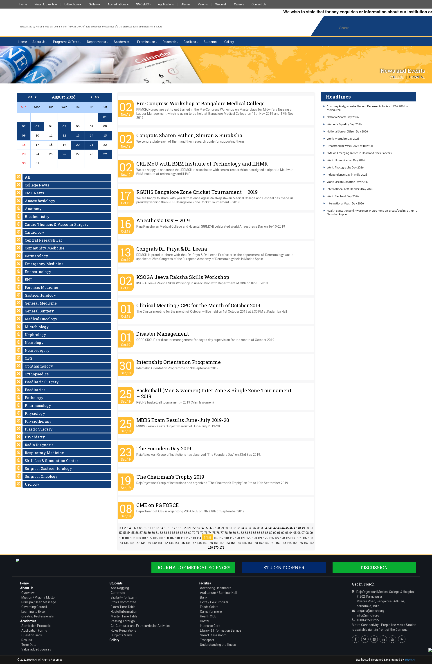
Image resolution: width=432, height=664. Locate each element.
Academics (122, 42)
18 (177, 528)
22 (194, 528)
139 (148, 543)
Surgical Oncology (41, 476)
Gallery (93, 4)
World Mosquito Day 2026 (343, 139)
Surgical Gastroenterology (48, 468)
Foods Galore (209, 607)
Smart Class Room (213, 635)
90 (274, 532)
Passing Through (123, 621)
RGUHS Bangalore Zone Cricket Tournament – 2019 (197, 192)
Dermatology (36, 255)
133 (310, 538)
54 (128, 532)
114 (199, 538)
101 (127, 538)
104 (144, 538)
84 (250, 532)
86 (258, 532)
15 (105, 135)
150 (210, 543)
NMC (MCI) (143, 4)
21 (91, 145)
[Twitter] (365, 639)
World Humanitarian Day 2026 (346, 160)
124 (260, 538)
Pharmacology (38, 405)
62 (161, 532)
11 (149, 528)
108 (166, 538)
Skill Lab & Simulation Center (51, 460)
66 (177, 532)
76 (218, 532)
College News (37, 185)
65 (173, 532)
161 (272, 543)
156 (244, 543)
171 (221, 547)
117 (221, 538)
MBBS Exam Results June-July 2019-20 (182, 420)
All (27, 177)
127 (276, 538)
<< (30, 97)
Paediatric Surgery (42, 381)
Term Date (28, 644)
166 (300, 543)
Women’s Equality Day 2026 (344, 124)
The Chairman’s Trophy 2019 (170, 476)
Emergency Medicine (44, 263)
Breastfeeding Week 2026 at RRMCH (350, 146)
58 (145, 532)
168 (311, 543)
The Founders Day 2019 (163, 448)
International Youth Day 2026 (345, 203)
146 (188, 543)
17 (173, 528)
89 (270, 532)
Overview (28, 592)
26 (64, 154)
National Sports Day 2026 (343, 117)
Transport (207, 640)
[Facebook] (355, 639)
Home (23, 4)
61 (157, 532)
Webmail (221, 4)
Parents (203, 4)
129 (288, 538)
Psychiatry (35, 437)
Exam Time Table (123, 607)
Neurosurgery (37, 350)
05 (64, 126)
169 (210, 547)
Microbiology (37, 326)
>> (97, 97)
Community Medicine (44, 248)
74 (210, 532)
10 (145, 528)
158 (255, 543)
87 (262, 532)
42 (275, 528)
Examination (146, 42)
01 (105, 117)
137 (137, 543)
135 (126, 543)
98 (307, 532)
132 (305, 538)
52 (120, 532)
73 (205, 532)
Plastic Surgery (39, 429)
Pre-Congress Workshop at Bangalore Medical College (200, 103)
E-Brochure (71, 4)
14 (91, 135)
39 (262, 528)
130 (293, 538)
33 (238, 528)
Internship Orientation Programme (178, 362)
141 (160, 543)
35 (246, 528)
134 (120, 543)
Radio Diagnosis (39, 444)
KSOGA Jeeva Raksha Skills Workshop (182, 277)
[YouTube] (392, 639)
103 (138, 538)
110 (177, 538)
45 (287, 528)
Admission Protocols (36, 626)
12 (64, 135)
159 (261, 543)
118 (226, 538)
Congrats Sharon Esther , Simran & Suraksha (189, 135)
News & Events (44, 4)
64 (169, 532)
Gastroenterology (40, 295)
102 (132, 538)
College (396, 77)
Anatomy (33, 208)
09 (24, 135)
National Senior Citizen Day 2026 (347, 131)
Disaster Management (162, 333)
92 (282, 532)
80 (234, 532)
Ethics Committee (123, 602)
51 (311, 528)
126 (271, 538)
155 (238, 543)
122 (248, 538)
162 (278, 543)
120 (237, 538)
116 (216, 538)
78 (226, 532)
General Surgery (39, 311)
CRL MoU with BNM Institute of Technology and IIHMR (202, 163)
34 (242, 528)
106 (155, 538)
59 (149, 532)
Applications (166, 4)
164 (289, 543)
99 (311, 532)
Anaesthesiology (40, 200)
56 (137, 532)
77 (222, 532)
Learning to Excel (33, 611)
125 (265, 538)
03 (37, 126)
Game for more (211, 611)
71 (197, 532)
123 (254, 538)
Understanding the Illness (218, 644)
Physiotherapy (38, 421)
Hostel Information (124, 611)
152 (221, 543)
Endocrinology (38, 271)
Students (210, 42)
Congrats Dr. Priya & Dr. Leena (171, 248)
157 (250, 543)
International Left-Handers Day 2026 (350, 189)
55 (133, 532)
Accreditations (117, 4)
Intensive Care (210, 626)
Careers (239, 4)
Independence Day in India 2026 (347, 175)
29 (105, 154)
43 (279, 528)
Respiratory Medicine (44, 452)
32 (234, 528)
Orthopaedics (37, 374)
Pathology (34, 397)
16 (169, 528)
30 (226, 528)
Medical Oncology (41, 318)
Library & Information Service (220, 630)
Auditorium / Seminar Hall (218, 592)
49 (303, 528)
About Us (38, 42)
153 (227, 543)
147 (193, 543)
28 (218, 528)
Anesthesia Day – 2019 (163, 220)
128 (282, 538)
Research (169, 42)
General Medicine (41, 303)
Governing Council (34, 607)
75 (214, 532)
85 (254, 532)
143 (171, 543)
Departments (96, 42)
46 (291, 528)
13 (78, 135)
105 (149, 538)
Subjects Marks (122, 635)
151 (216, 543)
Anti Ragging (120, 588)
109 (172, 538)
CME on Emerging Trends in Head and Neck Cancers (359, 153)
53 (124, 532)
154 (233, 543)
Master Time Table (124, 616)
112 (188, 538)
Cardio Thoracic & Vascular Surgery (57, 224)
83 (246, 532)
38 (258, 528)
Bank (203, 597)
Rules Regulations (123, 630)
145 (182, 543)
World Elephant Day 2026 (343, 196)
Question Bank (31, 635)
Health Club (208, 616)
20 (78, 145)
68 (185, 532)
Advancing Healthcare (215, 588)
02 (24, 126)
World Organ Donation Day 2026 (347, 182)
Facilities (190, 42)
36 (250, 528)
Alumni (185, 4)
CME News (34, 193)
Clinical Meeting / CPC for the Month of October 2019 (198, 305)
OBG (28, 358)
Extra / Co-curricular (214, 602)
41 (270, 528)
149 (204, 543)
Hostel (204, 621)
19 (181, 528)
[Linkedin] (383, 639)
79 (230, 532)
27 (214, 528)
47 (295, 528)
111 (183, 538)
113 (193, 538)
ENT (28, 279)
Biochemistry (37, 216)
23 (198, 528)
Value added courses (36, 649)
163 (283, 543)
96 (299, 532)
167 (306, 543)
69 (189, 532)
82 (242, 532)
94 (290, 532)
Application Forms (34, 630)
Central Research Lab (44, 240)
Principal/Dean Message (38, 602)
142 (165, 543)
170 (216, 547)
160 (266, 543)
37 (254, 528)
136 (131, 543)
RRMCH (410, 659)
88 (266, 532)
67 (181, 532)
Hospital (417, 77)
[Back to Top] (430, 649)
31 (230, 528)
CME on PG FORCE (157, 505)
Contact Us (259, 4)
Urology (32, 484)
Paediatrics (35, 389)
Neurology (34, 342)
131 (299, 538)
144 (176, 543)
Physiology (35, 413)
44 (283, 528)
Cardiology (34, 232)
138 (143, 543)
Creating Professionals (37, 616)
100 (121, 538)
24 (202, 528)
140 (154, 543)
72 (201, 532)
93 (286, 532)
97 (303, 532)
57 (141, 532)
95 (295, 532)
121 (243, 538)
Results (26, 640)
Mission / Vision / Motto (38, 597)
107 (160, 538)
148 (199, 543)
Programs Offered (66, 42)
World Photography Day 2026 (345, 167)
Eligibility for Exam (124, 597)
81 (238, 532)
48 (299, 528)
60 (153, 532)
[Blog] (401, 639)
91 (278, 532)
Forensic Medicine (41, 287)
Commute (118, 592)
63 (165, 532)
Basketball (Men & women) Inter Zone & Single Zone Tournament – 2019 (213, 393)
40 (266, 528)
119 (232, 538)
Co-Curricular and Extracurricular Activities (141, 626)
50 (307, 528)
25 (206, 528)
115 (207, 537)
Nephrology (35, 334)
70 (193, 532)
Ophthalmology (39, 366)
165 (294, 543)
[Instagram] (374, 639)
